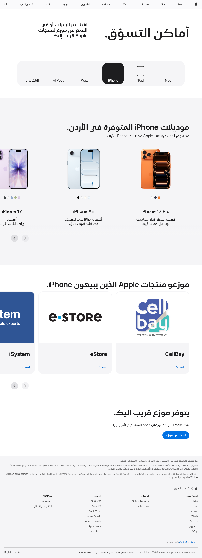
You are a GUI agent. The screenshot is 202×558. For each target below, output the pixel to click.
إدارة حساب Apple (140, 501)
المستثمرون (47, 501)
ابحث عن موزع (176, 435)
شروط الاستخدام (104, 552)
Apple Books (95, 526)
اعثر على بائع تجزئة (188, 542)
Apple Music (95, 511)
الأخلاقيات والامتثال (43, 506)
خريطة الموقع (86, 552)
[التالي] (14, 238)
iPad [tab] (140, 80)
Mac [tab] (168, 80)
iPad (196, 506)
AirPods (194, 521)
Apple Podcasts (93, 521)
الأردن (17, 552)
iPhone (194, 511)
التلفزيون (193, 526)
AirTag (195, 531)
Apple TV (96, 506)
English (7, 552)
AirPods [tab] (58, 80)
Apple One (96, 501)
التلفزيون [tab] (32, 80)
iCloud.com (143, 506)
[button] (6, 4)
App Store (96, 531)
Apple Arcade (94, 516)
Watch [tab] (85, 80)
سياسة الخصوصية (125, 552)
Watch (194, 516)
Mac (195, 501)
